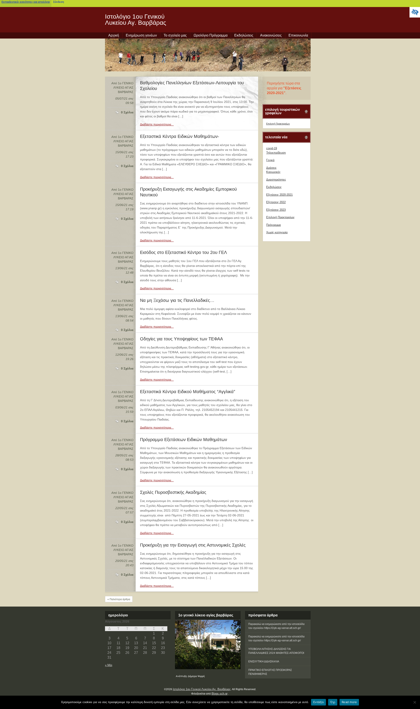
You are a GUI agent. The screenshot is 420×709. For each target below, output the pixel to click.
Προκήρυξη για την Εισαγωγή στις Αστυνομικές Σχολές (193, 545)
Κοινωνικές (273, 172)
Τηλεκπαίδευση (276, 152)
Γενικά (270, 160)
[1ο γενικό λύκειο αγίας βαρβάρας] (208, 644)
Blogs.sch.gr (220, 693)
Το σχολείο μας (175, 35)
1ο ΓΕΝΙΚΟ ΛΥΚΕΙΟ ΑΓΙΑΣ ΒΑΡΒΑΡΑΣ (123, 87)
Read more (349, 702)
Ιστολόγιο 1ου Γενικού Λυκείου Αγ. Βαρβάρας (135, 19)
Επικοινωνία (298, 35)
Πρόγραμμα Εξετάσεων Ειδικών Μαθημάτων (183, 439)
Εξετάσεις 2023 (276, 209)
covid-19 (271, 148)
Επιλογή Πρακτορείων (278, 123)
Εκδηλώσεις (243, 35)
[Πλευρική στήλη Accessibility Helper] (415, 12)
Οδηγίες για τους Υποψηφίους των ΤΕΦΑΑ (181, 338)
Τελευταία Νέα (276, 137)
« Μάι (108, 665)
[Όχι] (414, 702)
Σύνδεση (58, 2)
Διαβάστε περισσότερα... (157, 124)
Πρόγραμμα (273, 225)
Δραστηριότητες (276, 179)
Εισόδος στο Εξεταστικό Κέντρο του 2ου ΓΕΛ (183, 252)
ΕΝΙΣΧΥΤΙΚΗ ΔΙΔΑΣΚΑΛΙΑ (263, 661)
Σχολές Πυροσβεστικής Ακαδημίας (173, 492)
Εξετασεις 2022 (276, 202)
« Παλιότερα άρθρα (118, 599)
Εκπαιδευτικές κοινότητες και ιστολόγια (26, 2)
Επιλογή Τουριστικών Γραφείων (282, 111)
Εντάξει (318, 702)
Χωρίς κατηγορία (277, 232)
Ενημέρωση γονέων (141, 35)
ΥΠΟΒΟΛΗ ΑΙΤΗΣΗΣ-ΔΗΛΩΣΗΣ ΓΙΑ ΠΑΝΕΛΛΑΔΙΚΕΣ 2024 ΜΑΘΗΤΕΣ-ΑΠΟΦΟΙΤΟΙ (276, 650)
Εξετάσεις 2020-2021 (279, 194)
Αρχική (113, 35)
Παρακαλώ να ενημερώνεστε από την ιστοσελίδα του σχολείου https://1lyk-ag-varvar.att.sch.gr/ (276, 626)
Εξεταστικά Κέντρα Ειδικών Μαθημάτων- (179, 136)
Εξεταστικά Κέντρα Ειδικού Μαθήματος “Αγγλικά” (187, 391)
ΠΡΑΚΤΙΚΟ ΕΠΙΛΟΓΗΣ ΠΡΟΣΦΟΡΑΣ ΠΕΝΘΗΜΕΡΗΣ (270, 672)
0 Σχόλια (127, 112)
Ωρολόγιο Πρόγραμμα (211, 35)
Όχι (332, 702)
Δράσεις (271, 167)
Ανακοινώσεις (271, 35)
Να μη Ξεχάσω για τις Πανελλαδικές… (177, 300)
